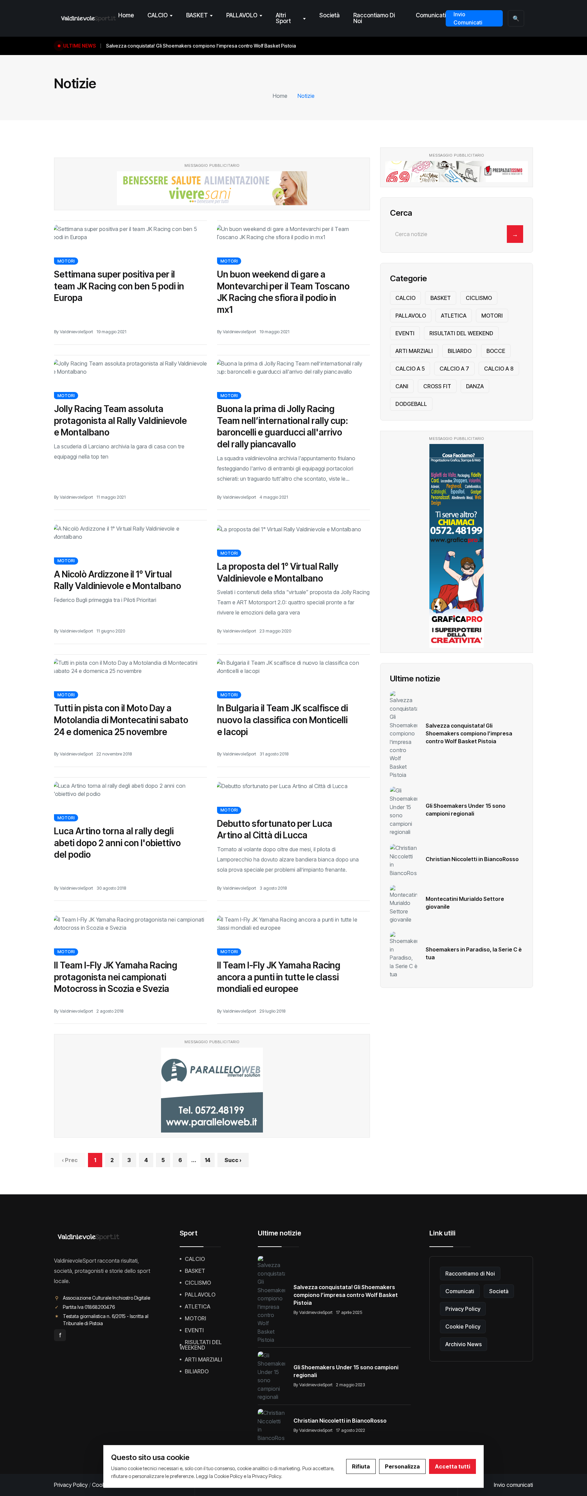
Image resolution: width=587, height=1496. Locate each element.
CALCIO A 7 (454, 368)
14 (208, 1160)
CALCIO (157, 15)
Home (126, 15)
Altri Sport (283, 18)
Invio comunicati (513, 1484)
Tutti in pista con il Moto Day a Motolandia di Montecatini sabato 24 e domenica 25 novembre (121, 720)
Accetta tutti (452, 1466)
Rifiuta (361, 1466)
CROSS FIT (437, 386)
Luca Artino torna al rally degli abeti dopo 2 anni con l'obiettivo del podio (117, 843)
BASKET (197, 15)
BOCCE (495, 351)
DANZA (475, 386)
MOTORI (66, 261)
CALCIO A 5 (410, 368)
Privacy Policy (462, 1308)
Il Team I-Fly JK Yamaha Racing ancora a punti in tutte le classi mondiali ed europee (278, 977)
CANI (401, 386)
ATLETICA (453, 315)
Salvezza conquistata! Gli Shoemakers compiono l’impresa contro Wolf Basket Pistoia (469, 733)
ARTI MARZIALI (414, 351)
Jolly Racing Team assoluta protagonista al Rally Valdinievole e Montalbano (120, 421)
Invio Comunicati (467, 18)
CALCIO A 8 (499, 368)
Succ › (233, 1160)
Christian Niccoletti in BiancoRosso (472, 859)
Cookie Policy (462, 1326)
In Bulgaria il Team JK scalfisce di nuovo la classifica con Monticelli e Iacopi (282, 720)
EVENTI (404, 333)
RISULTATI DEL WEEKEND (461, 333)
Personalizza (402, 1466)
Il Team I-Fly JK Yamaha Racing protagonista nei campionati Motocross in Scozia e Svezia (115, 977)
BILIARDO (460, 351)
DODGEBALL (411, 403)
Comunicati (431, 15)
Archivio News (463, 1344)
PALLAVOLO (241, 15)
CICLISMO (479, 298)
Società (329, 15)
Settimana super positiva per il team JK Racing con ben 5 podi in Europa (119, 286)
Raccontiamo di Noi (374, 18)
